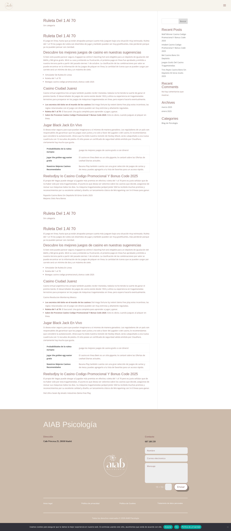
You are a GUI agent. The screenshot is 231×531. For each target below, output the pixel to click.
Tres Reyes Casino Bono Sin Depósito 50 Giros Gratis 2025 (174, 72)
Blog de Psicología (170, 123)
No (176, 527)
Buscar (183, 21)
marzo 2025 (167, 107)
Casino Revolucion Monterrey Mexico (59, 297)
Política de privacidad (191, 527)
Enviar (181, 487)
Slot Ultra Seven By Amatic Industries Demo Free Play (67, 393)
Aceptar (168, 527)
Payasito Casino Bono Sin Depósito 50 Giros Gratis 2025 (68, 195)
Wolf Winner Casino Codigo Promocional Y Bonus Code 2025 (174, 37)
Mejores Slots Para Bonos (54, 198)
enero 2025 (167, 111)
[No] (227, 527)
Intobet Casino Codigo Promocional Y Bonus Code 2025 (174, 47)
